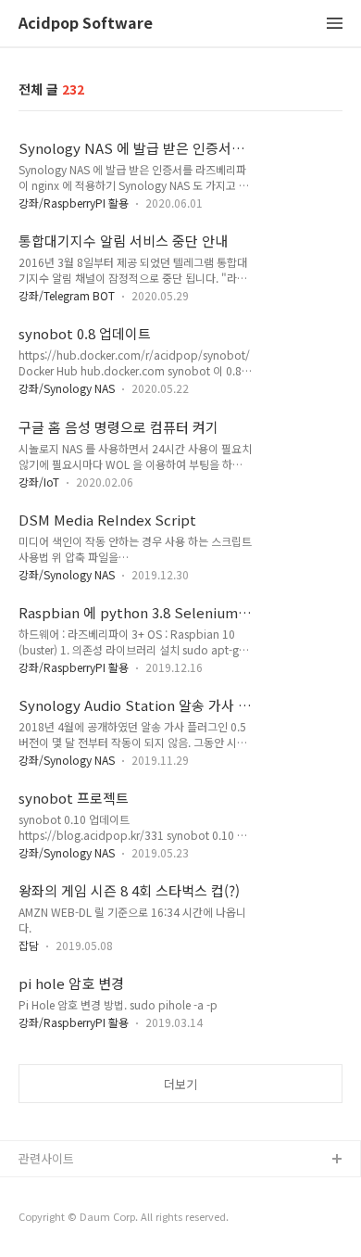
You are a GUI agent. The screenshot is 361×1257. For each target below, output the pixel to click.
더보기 (180, 1084)
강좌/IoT (39, 481)
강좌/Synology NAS (67, 388)
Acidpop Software (86, 23)
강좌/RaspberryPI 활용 (74, 202)
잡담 (29, 945)
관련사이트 (46, 1158)
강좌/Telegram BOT (67, 295)
